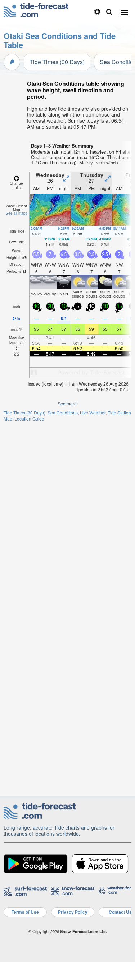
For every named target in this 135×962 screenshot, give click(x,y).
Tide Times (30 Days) (57, 62)
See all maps (16, 213)
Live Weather (92, 412)
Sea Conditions (63, 412)
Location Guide (29, 419)
